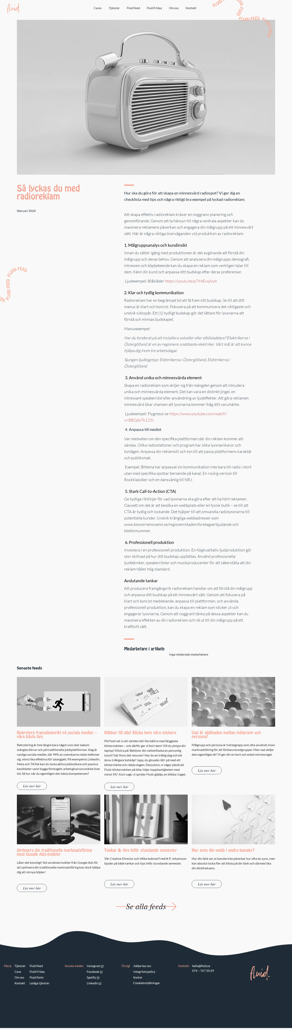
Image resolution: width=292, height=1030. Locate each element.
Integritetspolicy (144, 971)
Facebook (93, 971)
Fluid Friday (154, 8)
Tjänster (114, 8)
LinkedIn (92, 983)
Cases (98, 8)
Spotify (91, 977)
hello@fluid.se (201, 966)
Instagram (93, 966)
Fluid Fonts (37, 977)
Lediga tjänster (39, 983)
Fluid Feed (133, 8)
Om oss (174, 8)
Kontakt (191, 8)
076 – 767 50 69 (203, 970)
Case (18, 971)
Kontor (137, 977)
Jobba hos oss (142, 966)
